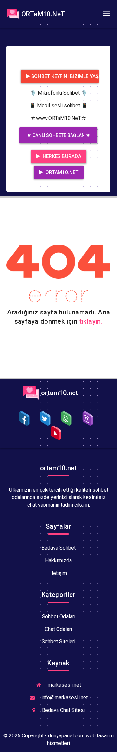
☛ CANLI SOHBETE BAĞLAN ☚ (58, 135)
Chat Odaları (58, 629)
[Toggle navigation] (106, 14)
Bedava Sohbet (58, 548)
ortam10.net (58, 393)
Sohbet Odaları (58, 616)
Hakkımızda (58, 560)
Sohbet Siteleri (58, 641)
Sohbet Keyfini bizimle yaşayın (65, 76)
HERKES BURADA (61, 156)
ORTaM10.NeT (43, 14)
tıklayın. (91, 321)
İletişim (58, 573)
